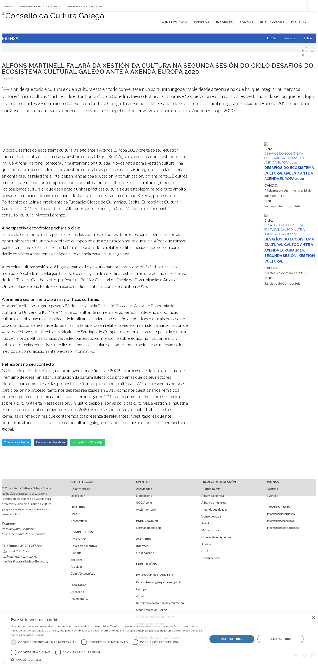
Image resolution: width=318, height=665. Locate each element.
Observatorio (145, 552)
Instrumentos (210, 558)
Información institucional (281, 514)
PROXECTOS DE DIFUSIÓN (218, 482)
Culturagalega (210, 488)
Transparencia (29, 6)
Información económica (280, 520)
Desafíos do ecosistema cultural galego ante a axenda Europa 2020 (289, 173)
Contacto (54, 6)
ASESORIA (143, 539)
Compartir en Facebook (50, 442)
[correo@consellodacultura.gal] (312, 6)
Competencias (80, 488)
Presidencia (78, 539)
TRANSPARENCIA (278, 507)
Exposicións (144, 495)
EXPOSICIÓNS (146, 564)
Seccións (77, 559)
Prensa (309, 51)
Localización (79, 584)
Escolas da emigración (216, 537)
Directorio (77, 591)
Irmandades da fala (214, 509)
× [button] (313, 617)
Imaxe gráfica (79, 598)
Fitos (74, 514)
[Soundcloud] (285, 6)
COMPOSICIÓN (82, 532)
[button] (106, 659)
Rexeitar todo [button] (280, 639)
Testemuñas (79, 520)
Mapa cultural (210, 530)
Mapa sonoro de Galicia (151, 610)
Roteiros (207, 523)
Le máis (39, 635)
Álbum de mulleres (213, 502)
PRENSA (273, 482)
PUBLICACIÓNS (147, 520)
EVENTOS (143, 482)
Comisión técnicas (83, 573)
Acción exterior (146, 509)
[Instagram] (258, 6)
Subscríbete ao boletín (84, 6)
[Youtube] (294, 6)
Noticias (272, 488)
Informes (142, 546)
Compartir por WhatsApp (87, 442)
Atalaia (206, 544)
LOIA (205, 551)
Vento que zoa (211, 516)
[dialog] (159, 639)
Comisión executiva (84, 546)
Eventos (272, 495)
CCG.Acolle (144, 502)
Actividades (144, 488)
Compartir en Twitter (16, 442)
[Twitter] (276, 6)
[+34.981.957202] (303, 6)
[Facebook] (267, 6)
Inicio (8, 6)
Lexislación (78, 495)
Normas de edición (148, 527)
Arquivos (77, 566)
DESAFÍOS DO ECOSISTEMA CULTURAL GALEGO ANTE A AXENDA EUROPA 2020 (284, 158)
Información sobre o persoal (283, 527)
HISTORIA (78, 507)
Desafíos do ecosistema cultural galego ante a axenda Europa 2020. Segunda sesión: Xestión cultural (289, 250)
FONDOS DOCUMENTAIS (154, 575)
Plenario (76, 552)
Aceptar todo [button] (232, 639)
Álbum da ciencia (212, 495)
